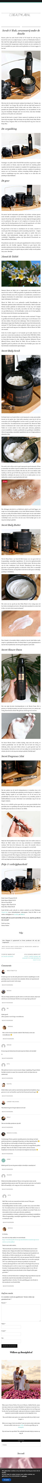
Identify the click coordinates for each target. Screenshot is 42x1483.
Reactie (3, 1303)
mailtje (22, 1425)
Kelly (9, 1117)
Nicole (9, 990)
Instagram (20, 1427)
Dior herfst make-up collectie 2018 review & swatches (31, 957)
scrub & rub (10, 948)
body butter (6, 946)
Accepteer (6, 1480)
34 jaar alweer (8, 955)
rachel (9, 1083)
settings (24, 1476)
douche (21, 946)
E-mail (3, 1331)
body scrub (14, 946)
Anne (8, 1159)
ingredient (28, 946)
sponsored (18, 948)
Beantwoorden (7, 985)
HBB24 (23, 914)
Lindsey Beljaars (13, 1101)
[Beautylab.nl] (21, 11)
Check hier (4, 912)
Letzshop (16, 914)
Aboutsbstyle (12, 970)
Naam (3, 1323)
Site (2, 1338)
